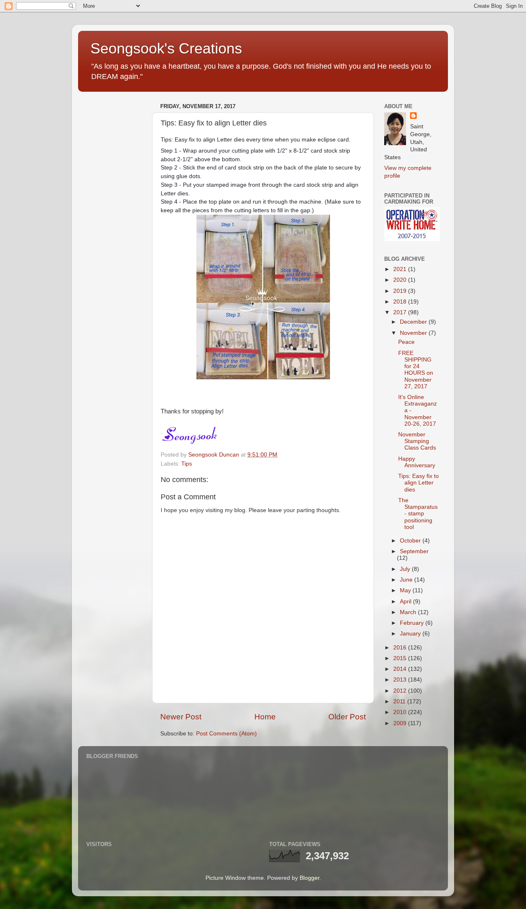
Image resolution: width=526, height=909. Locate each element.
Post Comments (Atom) (226, 733)
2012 (400, 691)
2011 (400, 701)
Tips (186, 464)
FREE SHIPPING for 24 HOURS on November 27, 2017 (415, 370)
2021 (400, 269)
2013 (400, 680)
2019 (400, 291)
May (406, 590)
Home (265, 716)
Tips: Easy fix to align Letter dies (418, 482)
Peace (406, 342)
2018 (400, 302)
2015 (400, 658)
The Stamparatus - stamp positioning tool (418, 513)
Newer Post (180, 716)
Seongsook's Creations (166, 48)
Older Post (347, 716)
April (406, 601)
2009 (400, 723)
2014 (400, 669)
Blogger (309, 878)
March (409, 612)
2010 (400, 712)
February (412, 623)
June (407, 580)
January (411, 634)
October (411, 541)
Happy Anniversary (416, 462)
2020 (400, 280)
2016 (400, 648)
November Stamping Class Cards (417, 441)
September (414, 551)
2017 (400, 312)
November (414, 333)
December (414, 322)
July (406, 569)
